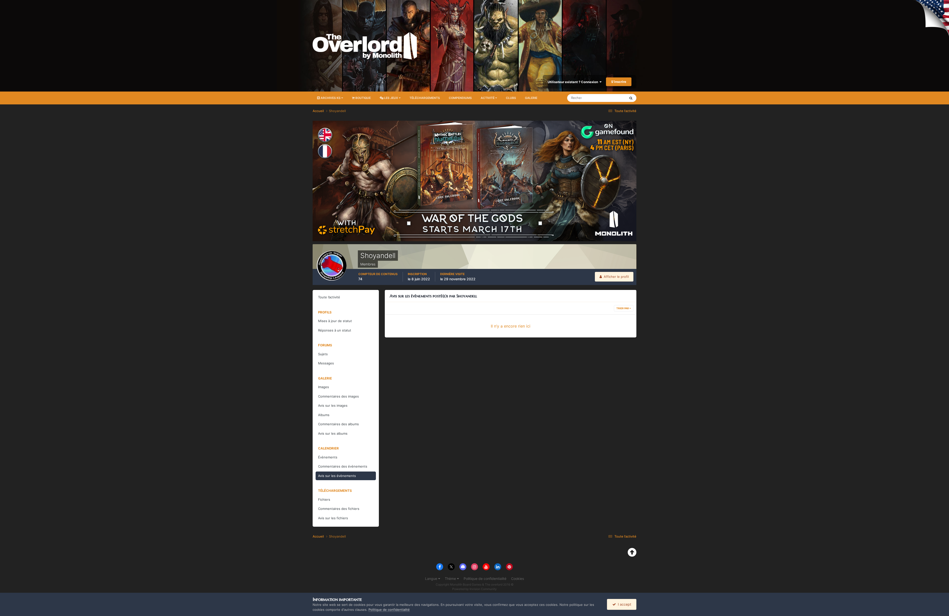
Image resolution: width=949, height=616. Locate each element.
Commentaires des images (338, 396)
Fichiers (324, 499)
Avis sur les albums (332, 433)
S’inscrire (618, 82)
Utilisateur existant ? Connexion (574, 82)
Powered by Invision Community (474, 589)
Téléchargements (425, 98)
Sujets (323, 354)
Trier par (622, 308)
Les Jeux (391, 98)
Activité (488, 98)
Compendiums (460, 98)
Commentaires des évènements (342, 466)
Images (323, 387)
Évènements (327, 457)
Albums (323, 415)
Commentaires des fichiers (338, 509)
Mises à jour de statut (604, 98)
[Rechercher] (630, 98)
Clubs (511, 98)
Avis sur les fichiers (333, 518)
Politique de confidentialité (485, 578)
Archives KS (330, 98)
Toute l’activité (329, 297)
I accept (623, 604)
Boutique (363, 98)
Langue (431, 578)
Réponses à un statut (334, 330)
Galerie (531, 98)
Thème (451, 578)
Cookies (517, 578)
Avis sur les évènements (337, 476)
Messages (326, 363)
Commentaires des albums (338, 424)
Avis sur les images (332, 405)
